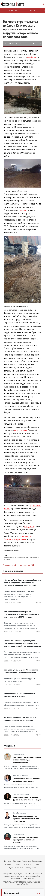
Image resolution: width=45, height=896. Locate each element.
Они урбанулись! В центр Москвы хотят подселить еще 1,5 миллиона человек (21, 671)
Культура (27, 864)
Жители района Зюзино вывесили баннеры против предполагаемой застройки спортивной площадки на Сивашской (22, 582)
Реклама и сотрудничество (27, 868)
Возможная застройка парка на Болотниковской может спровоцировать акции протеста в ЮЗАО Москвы (21, 614)
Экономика (26, 861)
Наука (17, 864)
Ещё (36, 893)
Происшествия (37, 861)
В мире (8, 864)
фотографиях (20, 430)
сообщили (32, 57)
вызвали (22, 210)
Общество (31, 11)
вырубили (29, 526)
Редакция (12, 868)
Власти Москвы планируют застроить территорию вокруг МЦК (20, 694)
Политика (14, 11)
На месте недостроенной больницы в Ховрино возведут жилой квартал (20, 718)
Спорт (37, 864)
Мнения (9, 745)
